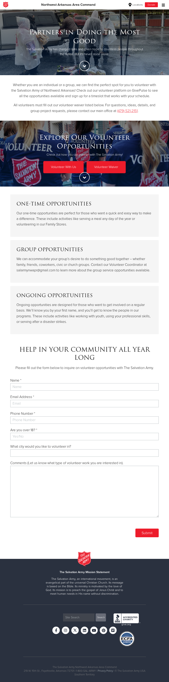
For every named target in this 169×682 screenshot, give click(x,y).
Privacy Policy (105, 671)
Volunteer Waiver (106, 167)
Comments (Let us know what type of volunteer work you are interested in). (66, 463)
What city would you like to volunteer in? (40, 446)
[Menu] (162, 4)
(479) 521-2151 (127, 111)
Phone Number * (22, 413)
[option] (84, 42)
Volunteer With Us (63, 167)
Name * (15, 380)
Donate (151, 4)
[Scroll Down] (84, 66)
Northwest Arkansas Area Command (68, 5)
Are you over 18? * (23, 430)
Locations (137, 4)
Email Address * (22, 397)
